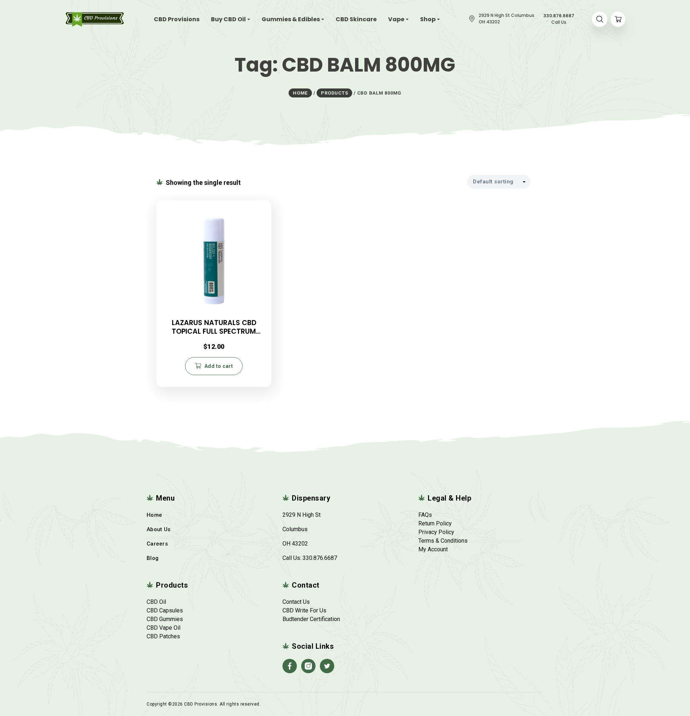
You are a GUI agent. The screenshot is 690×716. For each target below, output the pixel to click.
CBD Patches (163, 636)
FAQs (425, 514)
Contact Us (296, 601)
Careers (157, 544)
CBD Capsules (165, 610)
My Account (433, 549)
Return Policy (435, 523)
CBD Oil (156, 601)
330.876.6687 (320, 558)
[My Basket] (618, 19)
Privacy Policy (436, 532)
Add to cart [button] (218, 366)
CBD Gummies (165, 619)
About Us (158, 529)
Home (154, 515)
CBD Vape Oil (163, 627)
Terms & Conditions (443, 540)
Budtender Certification (311, 619)
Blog (152, 558)
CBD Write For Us (304, 610)
